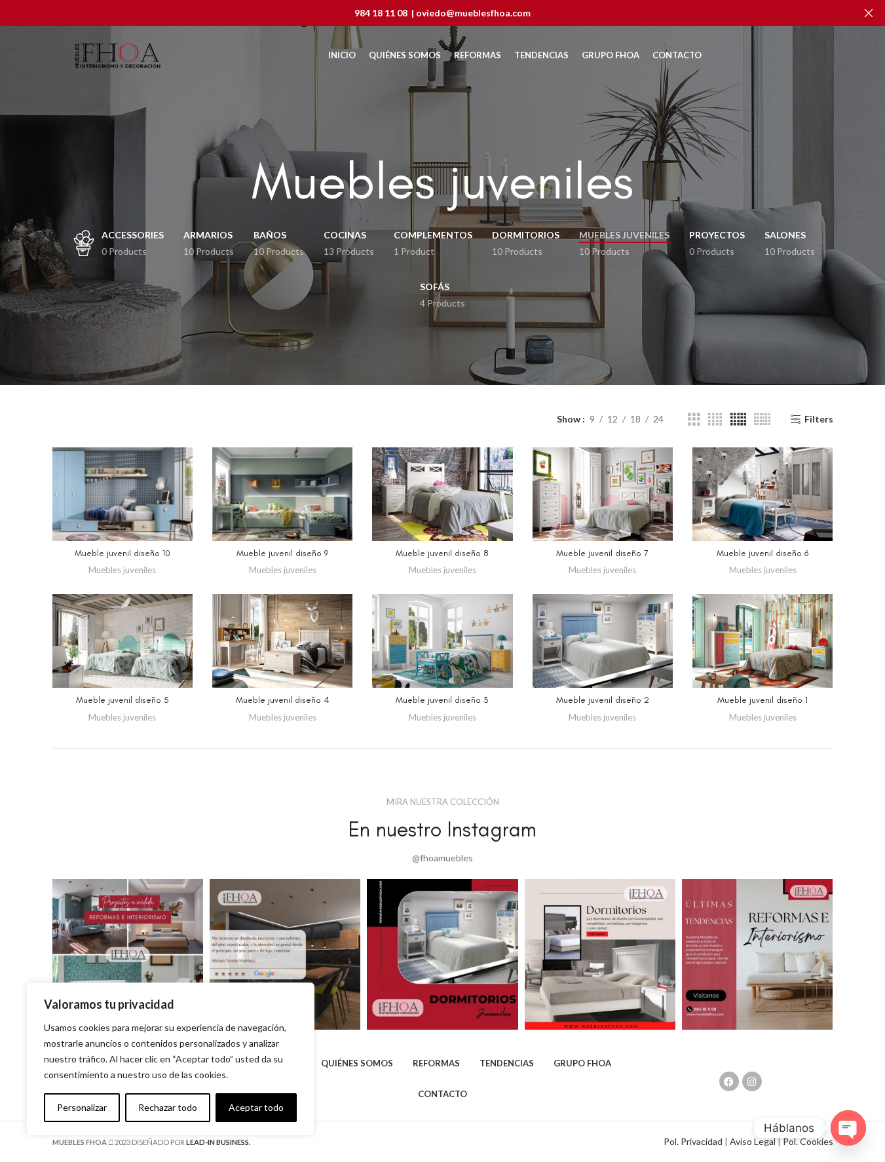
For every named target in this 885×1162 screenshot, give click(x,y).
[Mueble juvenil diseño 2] (603, 641)
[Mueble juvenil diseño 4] (282, 641)
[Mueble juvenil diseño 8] (442, 494)
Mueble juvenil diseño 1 (762, 699)
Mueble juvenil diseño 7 (602, 553)
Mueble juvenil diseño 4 (283, 699)
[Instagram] (752, 1081)
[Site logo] (117, 54)
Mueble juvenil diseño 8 (442, 553)
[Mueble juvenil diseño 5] (122, 641)
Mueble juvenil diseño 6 (762, 553)
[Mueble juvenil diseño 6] (762, 494)
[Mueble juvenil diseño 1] (762, 641)
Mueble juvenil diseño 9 (282, 553)
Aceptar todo (256, 1107)
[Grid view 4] (715, 419)
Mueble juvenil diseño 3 (442, 699)
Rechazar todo (167, 1107)
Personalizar (82, 1107)
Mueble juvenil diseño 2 (602, 699)
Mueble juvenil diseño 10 (122, 553)
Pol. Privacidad (693, 1141)
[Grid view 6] (762, 419)
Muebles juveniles (122, 570)
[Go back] (235, 181)
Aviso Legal (752, 1141)
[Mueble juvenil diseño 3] (442, 641)
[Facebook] (729, 1081)
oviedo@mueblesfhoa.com (473, 12)
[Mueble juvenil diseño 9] (282, 494)
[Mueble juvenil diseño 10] (122, 494)
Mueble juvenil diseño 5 (122, 699)
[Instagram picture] (127, 954)
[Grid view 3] (694, 419)
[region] (170, 1059)
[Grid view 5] (738, 419)
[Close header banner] (868, 13)
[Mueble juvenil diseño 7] (603, 494)
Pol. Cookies (808, 1141)
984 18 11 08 (380, 12)
